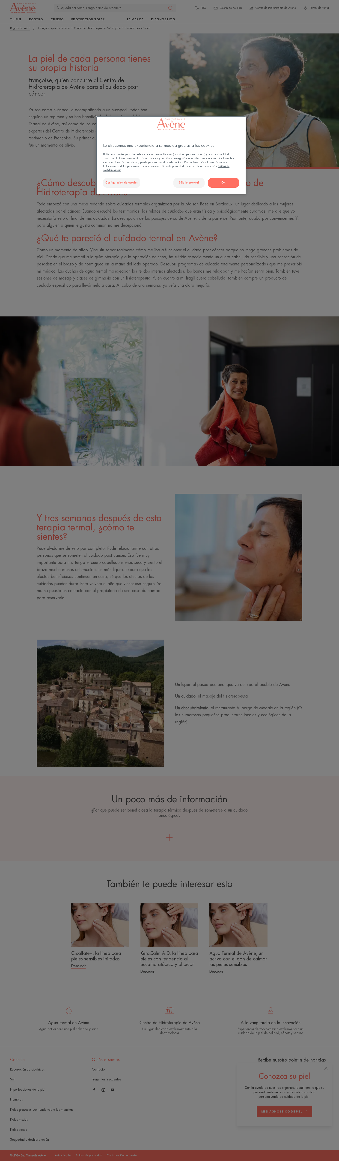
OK (224, 182)
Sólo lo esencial (189, 182)
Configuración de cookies (122, 182)
